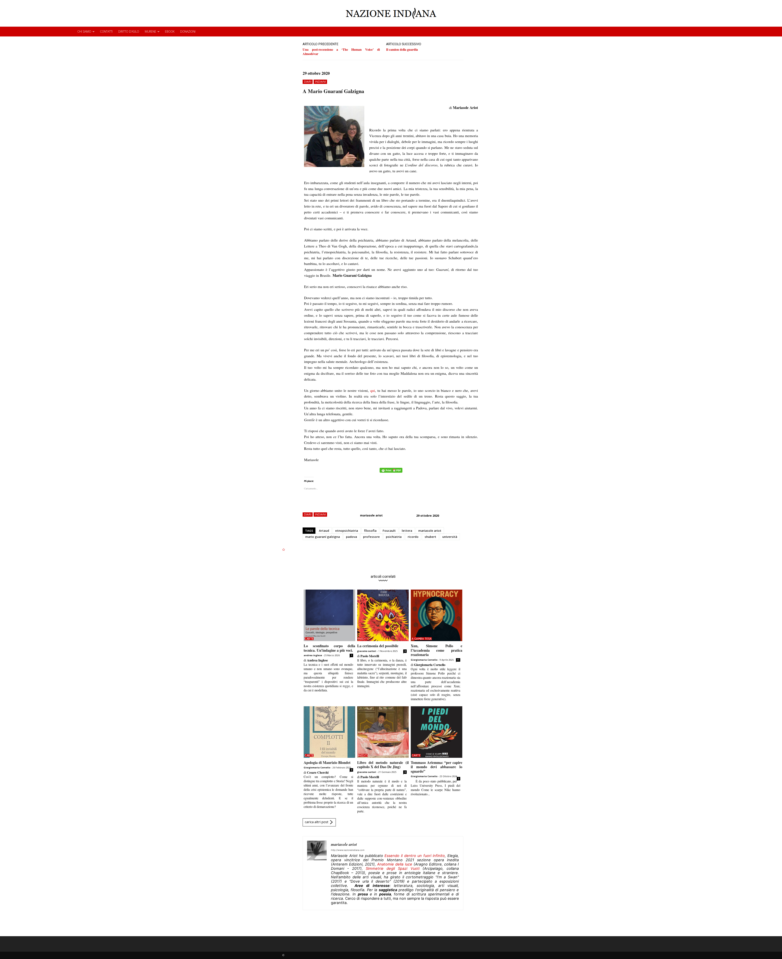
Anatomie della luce (394, 864)
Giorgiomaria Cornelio (424, 659)
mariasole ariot (371, 515)
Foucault (389, 530)
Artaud (324, 530)
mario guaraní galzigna (322, 537)
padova (351, 537)
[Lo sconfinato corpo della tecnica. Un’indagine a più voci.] (329, 615)
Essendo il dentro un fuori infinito (414, 856)
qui (372, 390)
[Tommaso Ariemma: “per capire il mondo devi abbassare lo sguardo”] (436, 732)
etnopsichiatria (346, 530)
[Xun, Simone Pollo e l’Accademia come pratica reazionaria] (436, 615)
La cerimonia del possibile (377, 645)
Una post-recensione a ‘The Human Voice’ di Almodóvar (341, 51)
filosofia (370, 530)
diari (307, 81)
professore (371, 537)
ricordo (413, 537)
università (449, 537)
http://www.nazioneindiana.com (348, 850)
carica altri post (316, 822)
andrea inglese (313, 655)
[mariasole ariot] (317, 873)
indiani (320, 81)
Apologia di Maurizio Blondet (327, 762)
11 (458, 659)
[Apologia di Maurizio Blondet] (329, 732)
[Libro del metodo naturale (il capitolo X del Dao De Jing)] (383, 732)
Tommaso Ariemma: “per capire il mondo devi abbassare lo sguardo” (436, 767)
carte (309, 638)
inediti (363, 638)
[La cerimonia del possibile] (383, 615)
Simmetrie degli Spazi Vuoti (393, 868)
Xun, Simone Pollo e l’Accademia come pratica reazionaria (436, 650)
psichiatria (394, 537)
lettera (407, 530)
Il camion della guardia (402, 49)
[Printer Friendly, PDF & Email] (391, 472)
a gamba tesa (422, 638)
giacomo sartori (366, 651)
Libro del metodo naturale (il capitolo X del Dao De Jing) (383, 765)
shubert (430, 537)
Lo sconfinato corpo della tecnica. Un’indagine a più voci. (329, 648)
